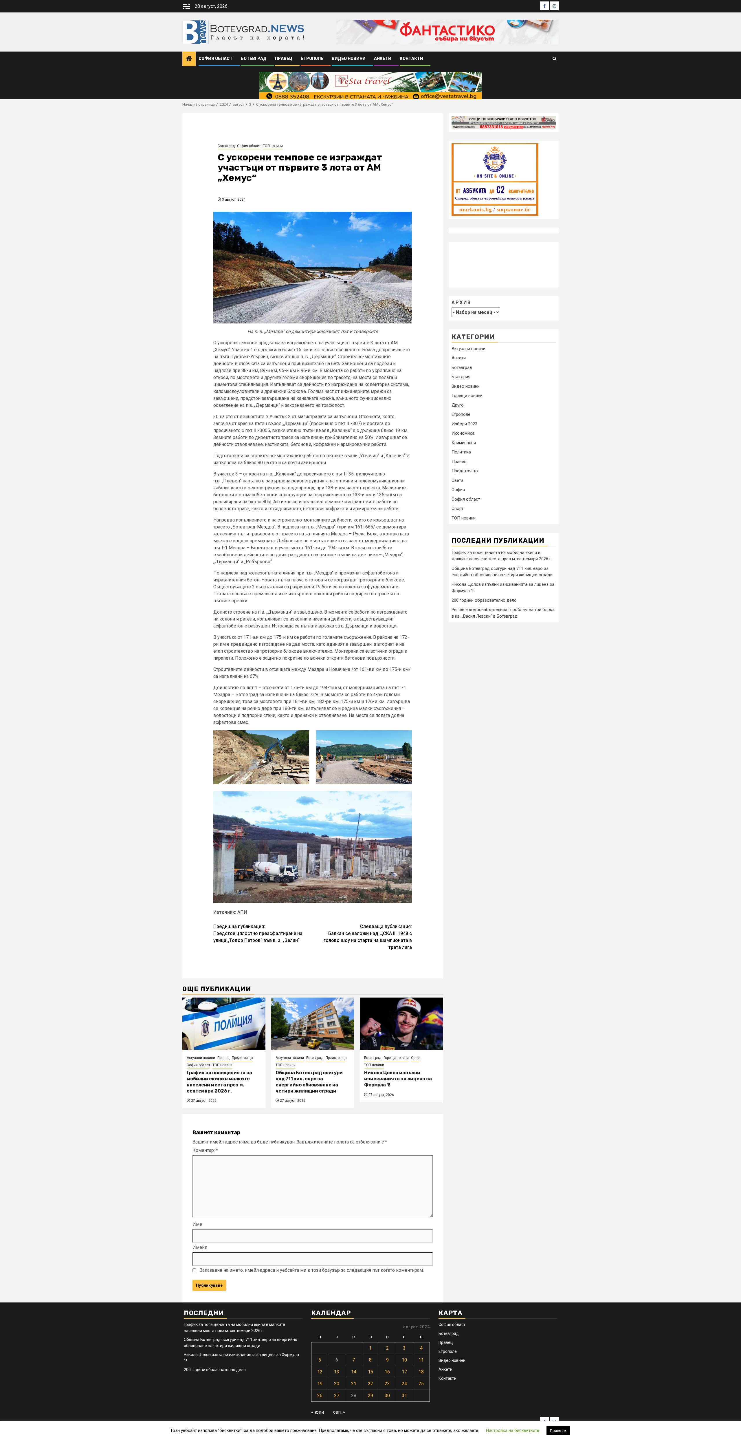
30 (387, 1395)
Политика (461, 452)
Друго (458, 405)
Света (457, 480)
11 (421, 1360)
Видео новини (349, 58)
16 (387, 1372)
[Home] (189, 59)
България (461, 376)
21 (353, 1383)
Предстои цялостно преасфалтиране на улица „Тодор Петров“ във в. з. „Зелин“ (257, 933)
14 (353, 1372)
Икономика (463, 433)
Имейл (199, 1247)
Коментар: (205, 1150)
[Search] (554, 59)
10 (404, 1360)
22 (370, 1383)
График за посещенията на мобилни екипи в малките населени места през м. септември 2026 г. (219, 1081)
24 (404, 1383)
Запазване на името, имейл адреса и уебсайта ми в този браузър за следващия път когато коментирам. (312, 1270)
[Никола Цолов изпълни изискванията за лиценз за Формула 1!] (401, 1024)
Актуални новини (201, 1058)
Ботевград (254, 58)
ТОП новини (273, 146)
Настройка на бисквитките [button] (512, 1430)
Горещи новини (396, 1058)
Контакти (411, 58)
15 (370, 1372)
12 (319, 1372)
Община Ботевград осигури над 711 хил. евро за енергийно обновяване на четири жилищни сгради (309, 1081)
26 (319, 1395)
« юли (317, 1412)
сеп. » (339, 1412)
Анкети (382, 58)
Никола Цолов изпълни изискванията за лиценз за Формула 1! (398, 1079)
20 (336, 1383)
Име (197, 1224)
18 (421, 1372)
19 (319, 1383)
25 (421, 1383)
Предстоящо (242, 1058)
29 (370, 1395)
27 (336, 1395)
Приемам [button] (558, 1430)
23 (387, 1383)
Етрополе (312, 58)
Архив (461, 302)
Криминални (464, 442)
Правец (283, 58)
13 (336, 1372)
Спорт (416, 1058)
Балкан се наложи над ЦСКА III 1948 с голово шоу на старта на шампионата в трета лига (368, 937)
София (458, 489)
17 (404, 1372)
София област (215, 58)
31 (404, 1395)
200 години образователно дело (484, 600)
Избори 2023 (464, 424)
